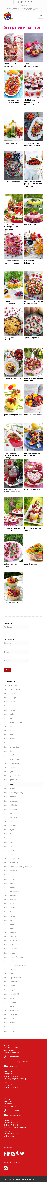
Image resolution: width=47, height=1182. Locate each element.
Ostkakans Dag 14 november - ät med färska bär (32, 145)
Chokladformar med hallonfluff (12, 529)
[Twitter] (28, 2)
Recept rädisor (9, 944)
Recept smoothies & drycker (15, 965)
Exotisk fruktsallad (32, 564)
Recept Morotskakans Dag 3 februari (18, 866)
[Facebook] (15, 2)
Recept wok (8, 1027)
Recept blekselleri (11, 710)
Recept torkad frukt (11, 994)
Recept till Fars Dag (11, 747)
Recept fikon (8, 751)
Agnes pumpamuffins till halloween (32, 339)
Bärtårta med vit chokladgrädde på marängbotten (11, 226)
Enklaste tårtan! (30, 224)
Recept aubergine (11, 697)
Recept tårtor (9, 1006)
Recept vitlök (9, 1018)
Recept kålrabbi (10, 825)
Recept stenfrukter (11, 981)
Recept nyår (8, 875)
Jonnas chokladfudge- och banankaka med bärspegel (12, 455)
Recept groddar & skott (13, 775)
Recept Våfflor (9, 1023)
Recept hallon (9, 784)
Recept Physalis (10, 899)
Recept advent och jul (12, 689)
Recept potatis (9, 908)
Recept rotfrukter (10, 940)
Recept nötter (9, 879)
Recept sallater (10, 953)
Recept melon (9, 854)
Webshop (24, 5)
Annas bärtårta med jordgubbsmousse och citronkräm (33, 183)
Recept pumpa (9, 916)
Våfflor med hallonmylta (29, 262)
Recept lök (8, 834)
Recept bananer (10, 706)
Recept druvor (9, 738)
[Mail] (31, 2)
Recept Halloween (11, 788)
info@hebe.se (12, 1066)
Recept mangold (10, 850)
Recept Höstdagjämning (13, 792)
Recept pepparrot (11, 895)
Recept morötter (10, 871)
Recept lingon (9, 829)
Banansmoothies (10, 143)
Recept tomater (10, 998)
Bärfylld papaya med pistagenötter (32, 454)
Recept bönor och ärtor (13, 722)
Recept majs (8, 842)
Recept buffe (9, 714)
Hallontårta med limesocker (10, 565)
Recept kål (8, 821)
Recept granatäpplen (12, 763)
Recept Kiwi (8, 813)
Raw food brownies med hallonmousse (11, 262)
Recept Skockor (10, 961)
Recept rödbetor (10, 949)
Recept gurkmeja (10, 780)
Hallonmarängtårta (32, 489)
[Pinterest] (25, 2)
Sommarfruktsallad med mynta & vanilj (11, 101)
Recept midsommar (11, 858)
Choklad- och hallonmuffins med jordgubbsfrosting (31, 102)
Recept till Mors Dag (12, 862)
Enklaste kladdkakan (12, 181)
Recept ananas (9, 693)
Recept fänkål (9, 755)
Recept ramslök (10, 936)
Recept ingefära (10, 797)
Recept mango (9, 846)
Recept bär (8, 718)
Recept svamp (9, 986)
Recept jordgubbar (11, 801)
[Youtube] (18, 2)
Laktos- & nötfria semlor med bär (10, 65)
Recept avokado (10, 702)
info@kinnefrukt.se (14, 1115)
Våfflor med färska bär (13, 378)
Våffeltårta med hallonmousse (10, 302)
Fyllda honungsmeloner (13, 414)
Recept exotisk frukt (12, 743)
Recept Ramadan (10, 932)
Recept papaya (9, 883)
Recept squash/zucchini (13, 977)
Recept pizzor (9, 903)
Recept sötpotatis (11, 990)
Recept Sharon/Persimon (13, 957)
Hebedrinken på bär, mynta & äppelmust (12, 490)
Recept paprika (9, 887)
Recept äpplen (9, 1031)
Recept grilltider (10, 767)
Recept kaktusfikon (11, 805)
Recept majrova (10, 838)
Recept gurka (9, 771)
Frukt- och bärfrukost (33, 414)
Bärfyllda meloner (11, 603)
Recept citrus (9, 730)
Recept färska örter (11, 759)
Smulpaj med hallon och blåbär (12, 339)
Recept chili (8, 726)
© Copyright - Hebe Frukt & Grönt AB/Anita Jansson (19, 1179)
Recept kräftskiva (10, 817)
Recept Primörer (10, 912)
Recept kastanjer (10, 809)
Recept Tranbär (10, 1002)
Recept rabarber (10, 928)
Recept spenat (9, 973)
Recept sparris (9, 969)
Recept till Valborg (11, 1010)
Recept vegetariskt (11, 1014)
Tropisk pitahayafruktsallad (32, 65)
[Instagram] (21, 2)
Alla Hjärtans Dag (10, 685)
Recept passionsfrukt (12, 891)
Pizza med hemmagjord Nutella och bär (33, 302)
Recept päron (9, 924)
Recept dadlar (9, 734)
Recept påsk (8, 920)
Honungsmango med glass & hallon (32, 529)
